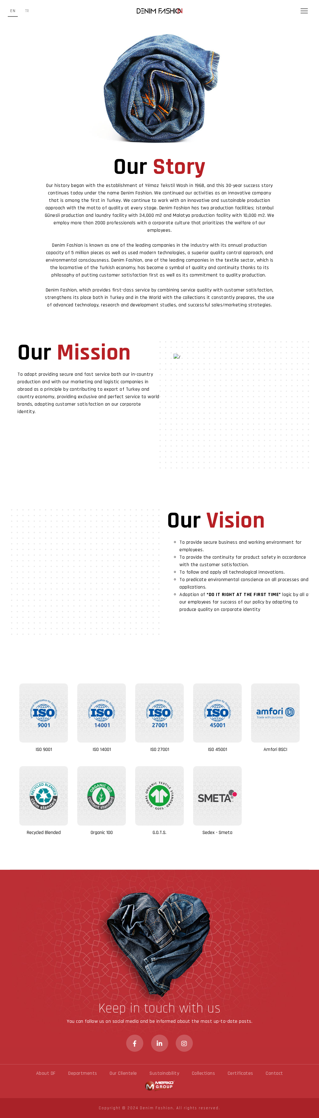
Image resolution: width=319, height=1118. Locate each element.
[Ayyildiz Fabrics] (159, 11)
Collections (203, 1073)
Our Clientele (123, 1073)
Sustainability (164, 1073)
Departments (82, 1073)
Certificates (240, 1073)
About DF (46, 1073)
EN (12, 11)
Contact (274, 1073)
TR (27, 11)
